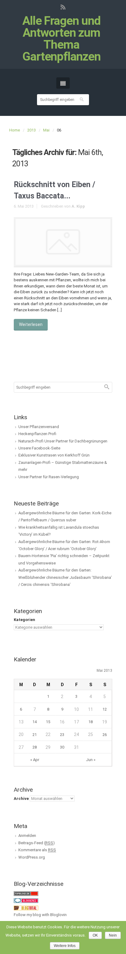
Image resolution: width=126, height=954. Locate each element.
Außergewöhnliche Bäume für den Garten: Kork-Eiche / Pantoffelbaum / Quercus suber (64, 516)
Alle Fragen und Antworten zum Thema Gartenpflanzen (61, 39)
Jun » (90, 759)
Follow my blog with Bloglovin (40, 914)
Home (14, 130)
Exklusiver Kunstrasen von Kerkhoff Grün (54, 455)
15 (48, 721)
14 (34, 721)
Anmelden (27, 835)
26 (104, 734)
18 (90, 721)
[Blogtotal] (26, 907)
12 (104, 709)
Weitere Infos (65, 946)
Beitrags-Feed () (36, 843)
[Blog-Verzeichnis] (26, 900)
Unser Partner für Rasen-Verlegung (48, 477)
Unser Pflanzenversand (38, 426)
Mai (46, 130)
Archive (21, 798)
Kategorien (24, 619)
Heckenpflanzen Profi (37, 433)
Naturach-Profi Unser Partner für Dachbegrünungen (62, 441)
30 (62, 747)
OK (95, 935)
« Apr (34, 759)
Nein (113, 935)
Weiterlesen (31, 324)
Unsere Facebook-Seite (39, 448)
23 (62, 734)
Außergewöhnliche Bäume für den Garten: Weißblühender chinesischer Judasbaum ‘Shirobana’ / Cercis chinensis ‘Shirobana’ (65, 577)
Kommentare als (37, 850)
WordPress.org (31, 857)
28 (34, 747)
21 (34, 734)
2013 (31, 130)
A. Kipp (78, 206)
